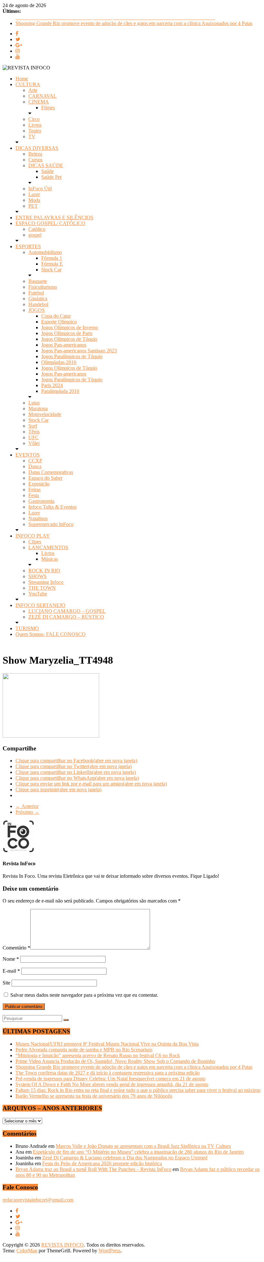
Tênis (34, 431)
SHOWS (37, 576)
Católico (36, 229)
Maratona (38, 408)
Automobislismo (45, 252)
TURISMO (27, 628)
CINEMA (38, 101)
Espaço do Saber (45, 478)
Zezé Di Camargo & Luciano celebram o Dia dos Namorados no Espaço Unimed (124, 1157)
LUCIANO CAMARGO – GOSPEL (67, 611)
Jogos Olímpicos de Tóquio (69, 339)
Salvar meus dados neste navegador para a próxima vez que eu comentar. (84, 995)
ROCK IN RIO (44, 570)
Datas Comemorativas (50, 472)
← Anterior (27, 806)
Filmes (48, 107)
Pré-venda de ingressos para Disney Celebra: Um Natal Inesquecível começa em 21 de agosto (110, 1078)
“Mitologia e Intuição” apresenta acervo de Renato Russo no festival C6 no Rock (97, 1055)
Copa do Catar (56, 316)
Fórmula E (52, 264)
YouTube (37, 593)
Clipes (34, 541)
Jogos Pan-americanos (63, 345)
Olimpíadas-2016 (58, 362)
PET (33, 206)
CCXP (35, 460)
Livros (35, 125)
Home (21, 78)
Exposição (39, 483)
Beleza (35, 154)
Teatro (34, 130)
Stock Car (51, 269)
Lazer (34, 194)
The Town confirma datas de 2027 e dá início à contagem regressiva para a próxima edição (107, 1073)
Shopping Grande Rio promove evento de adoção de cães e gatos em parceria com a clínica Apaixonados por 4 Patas (133, 1067)
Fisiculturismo (42, 287)
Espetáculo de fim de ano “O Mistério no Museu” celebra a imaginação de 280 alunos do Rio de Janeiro (138, 1152)
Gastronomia (41, 501)
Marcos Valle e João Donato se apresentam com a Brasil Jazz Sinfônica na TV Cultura (143, 1146)
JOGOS (36, 310)
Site (6, 982)
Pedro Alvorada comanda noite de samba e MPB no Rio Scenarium (83, 1049)
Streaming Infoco (45, 582)
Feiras (34, 489)
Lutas (34, 402)
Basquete (37, 281)
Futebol (36, 292)
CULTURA (27, 84)
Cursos (35, 159)
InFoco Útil (40, 188)
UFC (33, 437)
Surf (32, 426)
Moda (34, 200)
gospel (35, 235)
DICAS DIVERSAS (36, 148)
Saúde (47, 171)
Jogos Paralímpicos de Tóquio (71, 356)
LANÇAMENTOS (48, 547)
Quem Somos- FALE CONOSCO (50, 634)
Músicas (49, 559)
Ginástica (37, 298)
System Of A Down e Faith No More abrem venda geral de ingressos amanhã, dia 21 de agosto (111, 1084)
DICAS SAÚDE (45, 165)
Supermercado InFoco (50, 524)
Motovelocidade (44, 414)
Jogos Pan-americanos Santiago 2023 (79, 350)
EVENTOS (27, 455)
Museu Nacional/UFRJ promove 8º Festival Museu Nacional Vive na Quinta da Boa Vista (107, 1044)
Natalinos (38, 518)
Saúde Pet (51, 177)
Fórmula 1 (51, 258)
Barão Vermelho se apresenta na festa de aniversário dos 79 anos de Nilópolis (93, 1096)
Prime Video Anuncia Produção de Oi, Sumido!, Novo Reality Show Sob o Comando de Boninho (115, 22)
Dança (35, 466)
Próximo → (27, 812)
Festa (33, 495)
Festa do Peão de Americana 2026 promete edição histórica (102, 1163)
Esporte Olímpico (59, 321)
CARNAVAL (42, 96)
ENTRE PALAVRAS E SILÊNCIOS (54, 217)
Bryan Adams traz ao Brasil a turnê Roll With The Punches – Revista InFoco (93, 1169)
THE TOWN (42, 588)
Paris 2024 (52, 385)
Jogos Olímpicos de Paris (66, 333)
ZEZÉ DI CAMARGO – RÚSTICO (66, 617)
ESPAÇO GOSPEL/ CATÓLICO (50, 223)
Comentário (16, 947)
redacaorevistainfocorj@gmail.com (38, 1200)
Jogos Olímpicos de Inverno (69, 327)
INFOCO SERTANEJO (40, 605)
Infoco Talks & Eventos (52, 507)
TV (31, 136)
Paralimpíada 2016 (60, 391)
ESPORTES (28, 246)
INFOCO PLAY (32, 536)
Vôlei (34, 443)
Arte (32, 90)
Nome (11, 959)
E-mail (11, 971)
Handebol (38, 304)
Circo (34, 119)
